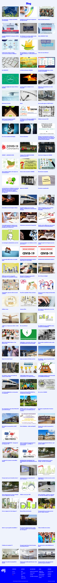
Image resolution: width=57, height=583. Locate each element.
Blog (13, 574)
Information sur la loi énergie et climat (9, 207)
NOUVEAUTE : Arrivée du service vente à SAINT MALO (46, 478)
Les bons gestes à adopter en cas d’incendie (27, 87)
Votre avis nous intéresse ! (43, 52)
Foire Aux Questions (24, 136)
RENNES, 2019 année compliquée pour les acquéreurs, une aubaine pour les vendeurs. (28, 409)
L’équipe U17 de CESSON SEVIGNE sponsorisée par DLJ (27, 156)
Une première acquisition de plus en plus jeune (46, 343)
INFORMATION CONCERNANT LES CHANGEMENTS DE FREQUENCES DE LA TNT (28, 461)
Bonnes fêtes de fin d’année (25, 511)
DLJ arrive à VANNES (42, 392)
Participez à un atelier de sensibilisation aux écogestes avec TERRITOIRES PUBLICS (28, 119)
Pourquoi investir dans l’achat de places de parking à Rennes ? (28, 546)
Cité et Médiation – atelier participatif (27, 426)
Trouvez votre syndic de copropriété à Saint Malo (45, 427)
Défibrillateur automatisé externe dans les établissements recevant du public (28, 343)
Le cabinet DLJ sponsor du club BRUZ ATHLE (9, 461)
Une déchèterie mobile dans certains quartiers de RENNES (45, 71)
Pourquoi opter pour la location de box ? (10, 477)
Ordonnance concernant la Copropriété (28, 225)
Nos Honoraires (41, 575)
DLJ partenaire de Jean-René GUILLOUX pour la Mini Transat (10, 409)
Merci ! (21, 103)
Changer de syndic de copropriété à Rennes (9, 562)
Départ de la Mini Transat (7, 358)
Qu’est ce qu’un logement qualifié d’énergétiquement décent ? (8, 119)
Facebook (49, 574)
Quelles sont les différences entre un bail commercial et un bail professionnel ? (46, 226)
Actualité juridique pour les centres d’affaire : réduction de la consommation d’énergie (28, 208)
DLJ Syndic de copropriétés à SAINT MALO (9, 427)
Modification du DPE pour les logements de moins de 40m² (28, 20)
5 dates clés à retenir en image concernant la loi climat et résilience (9, 53)
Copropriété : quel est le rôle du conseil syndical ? (10, 293)
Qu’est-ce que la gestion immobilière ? (9, 527)
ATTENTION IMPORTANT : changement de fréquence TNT (10, 443)
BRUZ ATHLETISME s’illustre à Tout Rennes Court (9, 343)
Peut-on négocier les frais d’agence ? (9, 511)
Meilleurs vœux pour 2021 (43, 119)
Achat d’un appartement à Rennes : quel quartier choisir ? (46, 443)
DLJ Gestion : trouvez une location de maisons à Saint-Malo (9, 376)
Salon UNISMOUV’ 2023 (43, 36)
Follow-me (23, 576)
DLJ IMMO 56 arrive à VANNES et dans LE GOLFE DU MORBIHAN (46, 326)
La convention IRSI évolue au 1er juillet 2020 (9, 260)
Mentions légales (42, 574)
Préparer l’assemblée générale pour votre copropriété (28, 562)
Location (31, 574)
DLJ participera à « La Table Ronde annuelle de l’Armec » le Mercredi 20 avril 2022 (28, 53)
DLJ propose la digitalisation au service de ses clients (46, 310)
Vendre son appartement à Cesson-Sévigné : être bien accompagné (45, 461)
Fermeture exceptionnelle (43, 188)
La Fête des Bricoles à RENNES (26, 70)
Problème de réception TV (7, 545)
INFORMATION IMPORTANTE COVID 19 (46, 259)
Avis (22, 574)
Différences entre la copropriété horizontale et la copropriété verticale (9, 276)
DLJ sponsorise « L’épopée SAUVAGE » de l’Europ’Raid (10, 20)
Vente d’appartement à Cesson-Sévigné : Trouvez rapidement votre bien (10, 495)
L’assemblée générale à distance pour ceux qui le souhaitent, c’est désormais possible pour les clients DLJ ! (9, 226)
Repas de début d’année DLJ (44, 19)
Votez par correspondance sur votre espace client (45, 87)
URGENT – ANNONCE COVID (8, 155)
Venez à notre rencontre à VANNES (27, 171)
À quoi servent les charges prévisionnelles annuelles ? (46, 293)
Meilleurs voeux (5, 309)
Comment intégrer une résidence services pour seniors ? (28, 243)
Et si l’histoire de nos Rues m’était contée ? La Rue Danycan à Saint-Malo (28, 37)
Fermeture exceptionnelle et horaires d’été (45, 409)
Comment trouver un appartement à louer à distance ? (27, 478)
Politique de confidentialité (41, 572)
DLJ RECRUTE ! (5, 70)
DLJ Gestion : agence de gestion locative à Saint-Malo (46, 359)
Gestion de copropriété (34, 571)
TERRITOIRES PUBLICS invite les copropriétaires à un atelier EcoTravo (27, 376)
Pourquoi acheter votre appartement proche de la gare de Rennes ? (45, 562)
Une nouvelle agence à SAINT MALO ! (45, 103)
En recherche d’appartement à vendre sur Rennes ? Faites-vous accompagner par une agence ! (28, 528)
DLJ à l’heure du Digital (43, 276)
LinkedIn (49, 576)
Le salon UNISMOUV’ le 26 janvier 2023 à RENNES (10, 37)
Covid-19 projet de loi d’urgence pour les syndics (46, 243)
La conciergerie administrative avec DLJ (10, 242)
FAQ (22, 571)
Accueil (13, 571)
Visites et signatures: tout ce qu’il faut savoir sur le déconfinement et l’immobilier (45, 208)
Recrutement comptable (43, 171)
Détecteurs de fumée (6, 103)
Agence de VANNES (24, 188)
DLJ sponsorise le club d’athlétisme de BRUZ (46, 546)
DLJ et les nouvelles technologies (8, 136)
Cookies (40, 577)
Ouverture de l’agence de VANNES (45, 155)
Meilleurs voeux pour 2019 (25, 494)
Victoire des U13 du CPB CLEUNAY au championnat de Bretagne (27, 393)
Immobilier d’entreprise (34, 576)
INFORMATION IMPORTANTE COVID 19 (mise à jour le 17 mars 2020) (28, 260)
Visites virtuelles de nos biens (44, 527)
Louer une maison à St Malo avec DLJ (27, 358)
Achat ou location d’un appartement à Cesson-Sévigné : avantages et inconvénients (27, 443)
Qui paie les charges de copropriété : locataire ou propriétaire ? (27, 276)
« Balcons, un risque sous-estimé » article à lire (10, 326)
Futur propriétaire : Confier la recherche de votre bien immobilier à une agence (46, 495)
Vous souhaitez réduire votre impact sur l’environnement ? (10, 172)
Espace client (23, 577)
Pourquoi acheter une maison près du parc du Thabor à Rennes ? (45, 512)
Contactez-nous (50, 571)
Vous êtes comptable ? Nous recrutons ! (28, 292)
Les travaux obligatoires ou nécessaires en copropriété (10, 393)
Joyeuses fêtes (23, 309)
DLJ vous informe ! (24, 325)
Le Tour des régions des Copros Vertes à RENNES (10, 87)
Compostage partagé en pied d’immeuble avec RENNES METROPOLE (46, 376)
